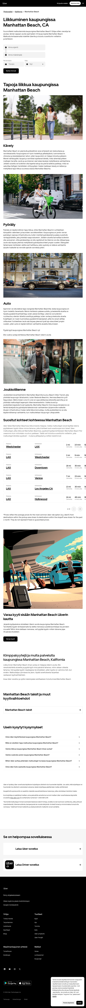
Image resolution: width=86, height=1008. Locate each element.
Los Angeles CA (44, 488)
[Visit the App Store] (24, 983)
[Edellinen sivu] (73, 508)
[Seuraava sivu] (80, 508)
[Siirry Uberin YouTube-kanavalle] (9, 969)
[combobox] (8, 47)
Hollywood (41, 499)
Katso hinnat (11, 71)
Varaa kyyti (10, 639)
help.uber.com (15, 798)
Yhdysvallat (8, 12)
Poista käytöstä (68, 1003)
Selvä (79, 1003)
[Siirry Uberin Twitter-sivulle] (19, 969)
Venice (39, 478)
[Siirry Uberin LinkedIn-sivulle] (4, 969)
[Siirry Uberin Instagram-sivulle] (14, 969)
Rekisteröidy (75, 3)
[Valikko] (83, 3)
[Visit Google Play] (10, 983)
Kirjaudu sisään (62, 3)
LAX (37, 446)
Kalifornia (18, 12)
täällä (54, 996)
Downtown (41, 467)
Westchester (13, 446)
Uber (5, 3)
